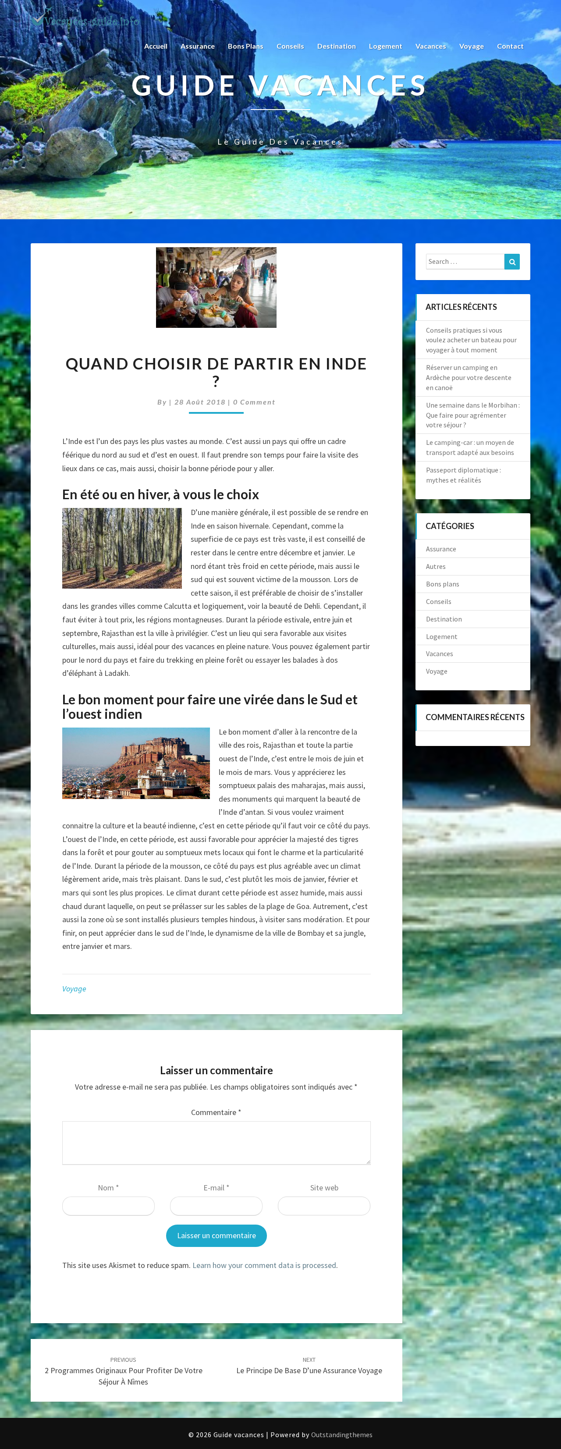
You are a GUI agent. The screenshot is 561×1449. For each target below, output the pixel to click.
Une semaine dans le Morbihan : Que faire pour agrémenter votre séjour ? (473, 415)
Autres (436, 566)
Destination (336, 46)
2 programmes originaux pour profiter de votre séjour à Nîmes (123, 1371)
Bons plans (245, 46)
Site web (324, 1188)
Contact (510, 46)
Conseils (290, 46)
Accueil (155, 46)
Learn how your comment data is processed (264, 1265)
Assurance (198, 46)
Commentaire (216, 1112)
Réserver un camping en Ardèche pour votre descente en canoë (468, 377)
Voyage (471, 46)
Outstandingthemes (342, 1434)
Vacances (430, 46)
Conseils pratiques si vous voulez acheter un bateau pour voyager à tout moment (471, 340)
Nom (108, 1188)
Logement (385, 46)
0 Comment (254, 402)
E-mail (216, 1188)
